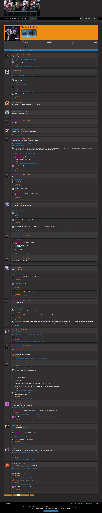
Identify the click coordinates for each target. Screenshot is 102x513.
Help (94, 503)
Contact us (73, 503)
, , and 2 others (28, 153)
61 (28, 495)
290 (95, 43)
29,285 (49, 43)
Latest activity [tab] (17, 50)
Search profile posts (27, 21)
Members (32, 18)
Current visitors (7, 21)
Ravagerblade (18, 310)
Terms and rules (80, 503)
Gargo (16, 181)
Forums (7, 18)
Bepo (13, 102)
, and (25, 91)
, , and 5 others (25, 352)
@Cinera (63, 226)
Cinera (14, 203)
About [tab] (30, 50)
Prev (6, 495)
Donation (14, 18)
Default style (8, 503)
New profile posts (17, 21)
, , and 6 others (27, 66)
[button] (10, 18)
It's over (41, 38)
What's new (23, 18)
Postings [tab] (24, 50)
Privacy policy (89, 503)
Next (32, 495)
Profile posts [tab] (8, 50)
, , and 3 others (26, 143)
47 (16, 495)
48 (18, 495)
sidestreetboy (16, 129)
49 (21, 495)
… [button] (11, 495)
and (23, 75)
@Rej (20, 219)
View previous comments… (18, 77)
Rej (16, 148)
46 (13, 495)
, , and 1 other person (29, 116)
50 (23, 495)
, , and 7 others (25, 59)
